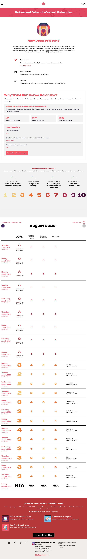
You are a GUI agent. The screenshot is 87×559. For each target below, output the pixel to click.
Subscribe (18, 248)
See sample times (25, 65)
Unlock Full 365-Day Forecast (17, 153)
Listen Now (40, 555)
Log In (83, 4)
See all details (4, 249)
